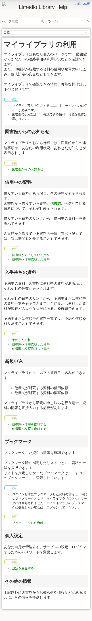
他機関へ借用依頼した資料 (31, 259)
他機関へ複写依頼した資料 (31, 348)
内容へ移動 (82, 4)
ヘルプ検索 (43, 21)
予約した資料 (21, 340)
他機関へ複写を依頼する (29, 428)
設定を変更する (23, 568)
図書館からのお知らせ (27, 169)
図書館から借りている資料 (31, 255)
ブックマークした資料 (27, 523)
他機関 (55, 203)
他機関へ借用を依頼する (29, 424)
